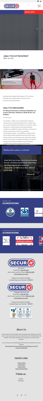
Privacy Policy (22, 363)
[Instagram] (25, 395)
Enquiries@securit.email (21, 298)
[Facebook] (38, 1)
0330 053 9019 (24, 294)
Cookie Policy (21, 365)
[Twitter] (21, 395)
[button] (33, 12)
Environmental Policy (22, 369)
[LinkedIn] (40, 1)
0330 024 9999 (30, 296)
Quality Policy (21, 367)
